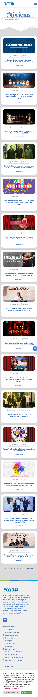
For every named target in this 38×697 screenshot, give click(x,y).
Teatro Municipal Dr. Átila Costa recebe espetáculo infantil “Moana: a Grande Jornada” (19, 379)
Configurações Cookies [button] (11, 692)
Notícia (25, 339)
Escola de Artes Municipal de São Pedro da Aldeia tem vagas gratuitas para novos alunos (19, 202)
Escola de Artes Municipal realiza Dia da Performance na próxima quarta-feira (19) (19, 344)
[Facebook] (5, 620)
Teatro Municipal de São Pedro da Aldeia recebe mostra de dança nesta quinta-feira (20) (19, 239)
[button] (35, 3)
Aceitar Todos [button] (26, 692)
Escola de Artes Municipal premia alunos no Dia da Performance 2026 (19, 132)
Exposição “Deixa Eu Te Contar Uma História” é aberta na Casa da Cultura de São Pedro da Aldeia (19, 520)
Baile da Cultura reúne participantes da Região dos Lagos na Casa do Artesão (19, 274)
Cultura (25, 56)
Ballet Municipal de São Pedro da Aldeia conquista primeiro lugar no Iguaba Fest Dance (19, 96)
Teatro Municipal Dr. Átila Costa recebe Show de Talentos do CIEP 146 (19, 450)
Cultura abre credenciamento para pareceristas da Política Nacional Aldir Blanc (19, 61)
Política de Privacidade (11, 688)
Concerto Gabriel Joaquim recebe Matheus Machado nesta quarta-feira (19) (19, 309)
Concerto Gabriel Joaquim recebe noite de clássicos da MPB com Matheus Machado (19, 167)
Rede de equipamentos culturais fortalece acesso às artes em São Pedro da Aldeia (19, 484)
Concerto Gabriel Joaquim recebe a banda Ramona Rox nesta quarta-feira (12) (19, 556)
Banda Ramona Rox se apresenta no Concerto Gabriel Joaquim (19, 415)
